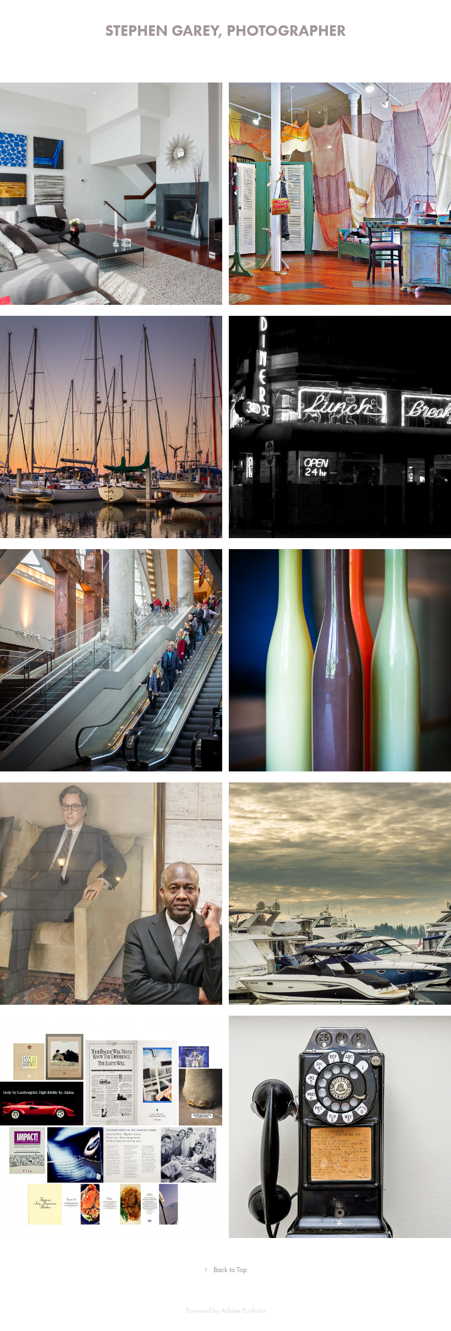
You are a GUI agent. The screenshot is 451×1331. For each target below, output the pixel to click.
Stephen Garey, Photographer (225, 30)
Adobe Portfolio (243, 1310)
